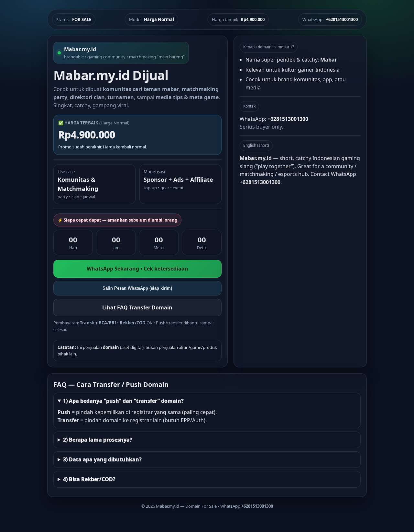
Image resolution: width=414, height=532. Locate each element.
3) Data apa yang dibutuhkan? (102, 459)
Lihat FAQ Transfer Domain (137, 307)
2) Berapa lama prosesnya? (97, 439)
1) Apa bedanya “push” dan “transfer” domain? (123, 400)
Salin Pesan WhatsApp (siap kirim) (137, 288)
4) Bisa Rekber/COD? (89, 479)
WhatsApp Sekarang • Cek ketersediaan (137, 268)
